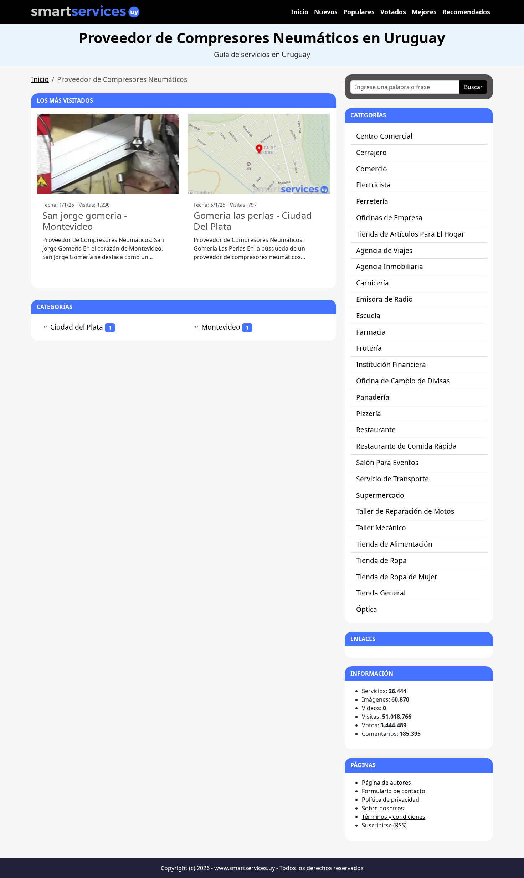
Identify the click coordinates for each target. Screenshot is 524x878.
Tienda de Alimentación (394, 544)
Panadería (372, 397)
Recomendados (466, 11)
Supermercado (380, 495)
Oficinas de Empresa (389, 217)
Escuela (368, 315)
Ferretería (372, 201)
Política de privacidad (390, 800)
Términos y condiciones (393, 817)
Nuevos (326, 11)
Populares (359, 11)
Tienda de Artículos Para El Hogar (410, 234)
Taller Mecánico (381, 527)
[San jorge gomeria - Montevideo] (108, 154)
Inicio (299, 11)
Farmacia (371, 332)
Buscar (473, 87)
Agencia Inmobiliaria (389, 266)
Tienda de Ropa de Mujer (396, 577)
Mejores (424, 11)
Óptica (366, 609)
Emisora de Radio (384, 299)
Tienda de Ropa (381, 560)
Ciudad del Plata (76, 327)
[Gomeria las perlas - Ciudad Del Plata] (259, 154)
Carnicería (372, 283)
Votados (393, 11)
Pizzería (368, 413)
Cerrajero (371, 152)
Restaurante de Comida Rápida (406, 446)
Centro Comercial (384, 136)
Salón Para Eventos (387, 462)
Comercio (371, 169)
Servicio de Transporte (392, 479)
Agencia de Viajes (384, 250)
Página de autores (386, 782)
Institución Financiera (391, 364)
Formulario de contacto (393, 791)
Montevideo (220, 327)
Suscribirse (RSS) (384, 825)
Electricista (373, 185)
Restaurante (376, 429)
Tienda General (381, 593)
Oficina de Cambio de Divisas (403, 381)
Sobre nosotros (383, 808)
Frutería (369, 348)
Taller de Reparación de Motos (405, 511)
